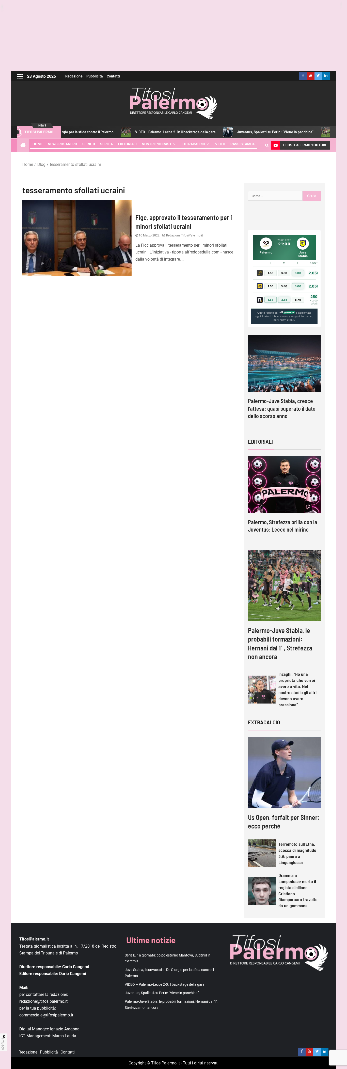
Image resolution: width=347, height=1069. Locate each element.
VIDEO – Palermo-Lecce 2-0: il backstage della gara (149, 132)
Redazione (74, 76)
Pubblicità (94, 76)
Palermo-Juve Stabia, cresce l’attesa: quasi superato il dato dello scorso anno (282, 408)
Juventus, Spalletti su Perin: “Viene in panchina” (249, 132)
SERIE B (88, 144)
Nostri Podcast (157, 144)
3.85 (284, 299)
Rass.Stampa (242, 144)
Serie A (106, 144)
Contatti (113, 76)
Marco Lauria (64, 1035)
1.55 (270, 273)
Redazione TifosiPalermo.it (184, 235)
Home (38, 144)
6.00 (298, 273)
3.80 (284, 273)
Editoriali (127, 144)
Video (220, 144)
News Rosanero (62, 144)
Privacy (3, 1044)
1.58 (270, 299)
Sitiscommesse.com (287, 312)
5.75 (298, 299)
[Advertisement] (173, 35)
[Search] (267, 145)
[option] (284, 381)
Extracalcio (193, 144)
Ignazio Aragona (65, 1029)
